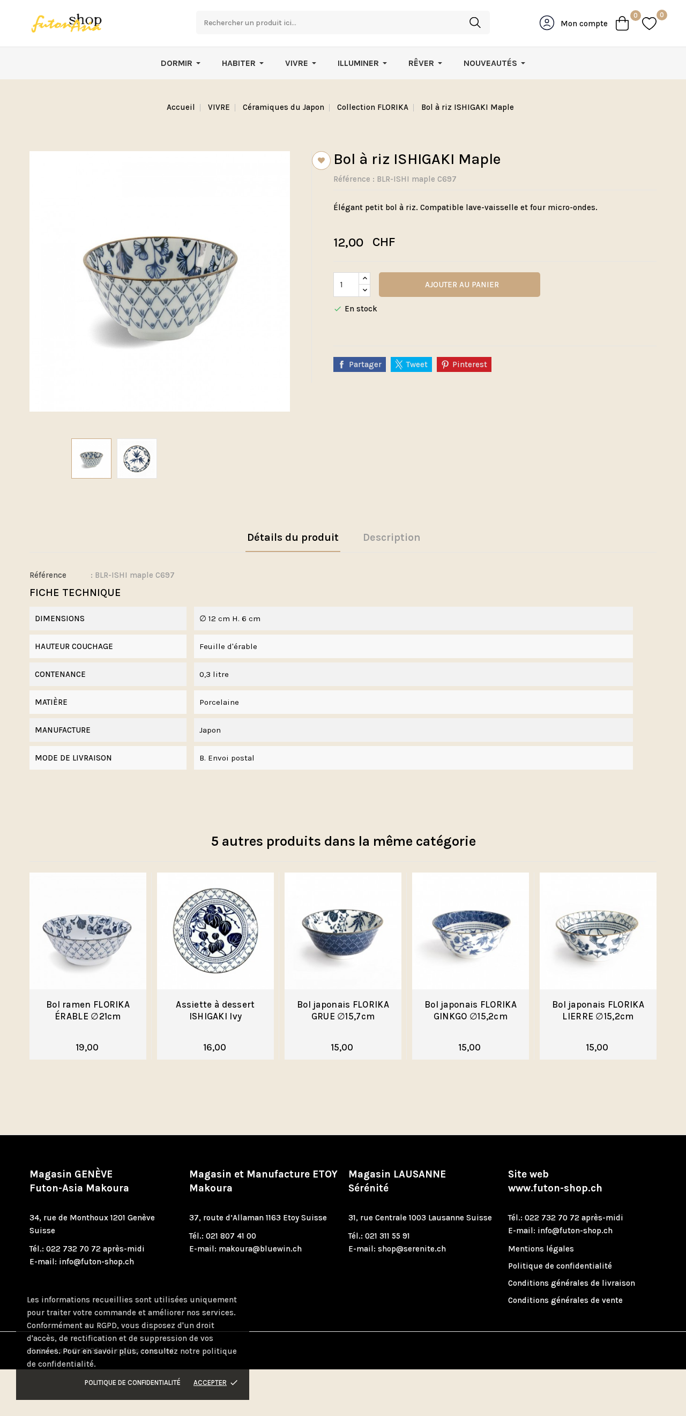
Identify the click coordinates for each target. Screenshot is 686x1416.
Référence (351, 179)
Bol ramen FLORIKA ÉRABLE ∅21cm (88, 1010)
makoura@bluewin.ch (260, 1249)
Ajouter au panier (461, 284)
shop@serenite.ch (412, 1249)
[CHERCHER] (475, 22)
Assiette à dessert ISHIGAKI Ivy (215, 1010)
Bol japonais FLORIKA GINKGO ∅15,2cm (470, 1010)
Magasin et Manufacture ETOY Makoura (263, 1181)
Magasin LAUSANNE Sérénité (397, 1181)
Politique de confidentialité (133, 1382)
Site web (555, 1181)
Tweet (417, 364)
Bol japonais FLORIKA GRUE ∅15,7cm (343, 1010)
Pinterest (469, 364)
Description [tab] (392, 537)
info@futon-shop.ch (96, 1261)
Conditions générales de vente (565, 1300)
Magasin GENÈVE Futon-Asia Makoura (79, 1181)
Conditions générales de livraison (571, 1283)
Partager (365, 364)
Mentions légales (541, 1249)
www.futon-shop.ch (555, 1188)
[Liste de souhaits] (649, 23)
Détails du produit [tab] (293, 537)
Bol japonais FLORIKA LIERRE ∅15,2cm (598, 1010)
